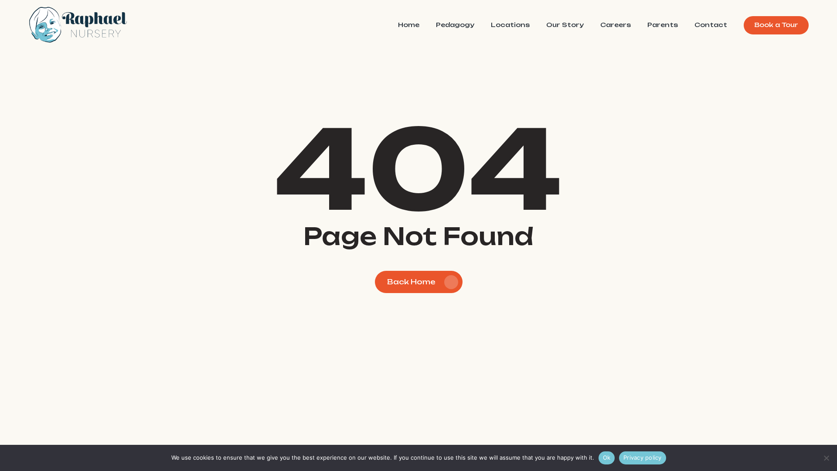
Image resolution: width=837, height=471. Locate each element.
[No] (826, 458)
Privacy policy (642, 457)
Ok (607, 457)
